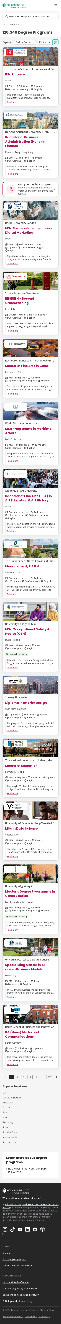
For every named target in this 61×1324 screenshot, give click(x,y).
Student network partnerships (17, 1265)
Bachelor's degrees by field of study (21, 1294)
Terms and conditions (13, 1316)
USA (5, 1092)
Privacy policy (31, 1316)
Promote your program (14, 1259)
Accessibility (44, 1316)
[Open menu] (55, 5)
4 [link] (30, 1077)
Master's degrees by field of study (20, 1288)
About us (7, 1253)
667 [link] (49, 1077)
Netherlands (10, 1137)
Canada (7, 1107)
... (42, 1077)
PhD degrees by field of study (17, 1301)
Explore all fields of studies (16, 1282)
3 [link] (23, 1077)
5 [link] (36, 1077)
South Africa (10, 1132)
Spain (6, 1112)
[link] (15, 24)
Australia (8, 1102)
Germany (8, 1122)
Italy (5, 1117)
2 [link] (17, 1077)
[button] (25, 42)
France (6, 1127)
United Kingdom (12, 1097)
